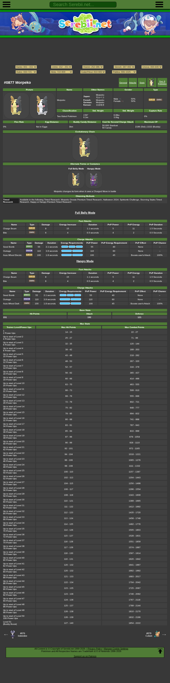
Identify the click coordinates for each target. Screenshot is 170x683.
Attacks (132, 82)
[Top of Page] (160, 651)
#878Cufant (149, 634)
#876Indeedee (22, 634)
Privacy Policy (95, 648)
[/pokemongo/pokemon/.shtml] (85, 75)
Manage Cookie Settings (116, 648)
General (123, 82)
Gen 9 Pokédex (162, 82)
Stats (142, 82)
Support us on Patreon (85, 656)
